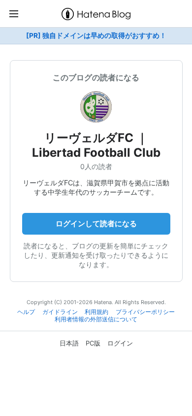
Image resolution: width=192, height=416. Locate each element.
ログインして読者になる (96, 223)
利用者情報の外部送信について (96, 319)
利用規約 (96, 312)
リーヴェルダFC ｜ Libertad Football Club (96, 145)
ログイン (120, 343)
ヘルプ (26, 312)
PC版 (93, 343)
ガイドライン (60, 312)
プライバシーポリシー (145, 312)
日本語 (69, 343)
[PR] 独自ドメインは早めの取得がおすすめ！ (96, 35)
